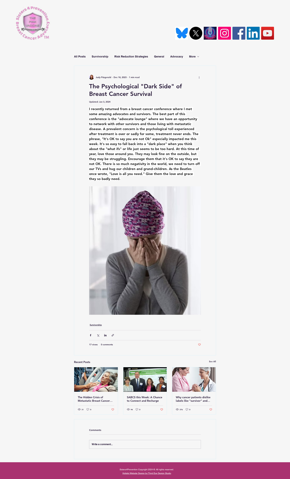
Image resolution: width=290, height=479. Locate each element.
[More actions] (199, 77)
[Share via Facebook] (90, 335)
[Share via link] (112, 335)
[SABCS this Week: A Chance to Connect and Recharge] (145, 379)
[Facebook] (238, 33)
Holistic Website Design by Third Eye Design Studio (146, 473)
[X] (195, 33)
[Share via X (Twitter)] (98, 335)
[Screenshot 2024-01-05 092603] (210, 33)
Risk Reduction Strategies (131, 56)
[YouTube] (267, 33)
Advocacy (176, 56)
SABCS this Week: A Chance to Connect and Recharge (144, 399)
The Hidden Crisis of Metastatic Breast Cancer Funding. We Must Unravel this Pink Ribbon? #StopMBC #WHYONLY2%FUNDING (96, 399)
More (192, 56)
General (159, 56)
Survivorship (100, 56)
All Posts (80, 56)
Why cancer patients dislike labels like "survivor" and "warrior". (193, 399)
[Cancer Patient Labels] (194, 379)
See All (212, 361)
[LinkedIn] (253, 33)
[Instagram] (224, 33)
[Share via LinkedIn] (105, 335)
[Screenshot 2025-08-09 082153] (181, 33)
